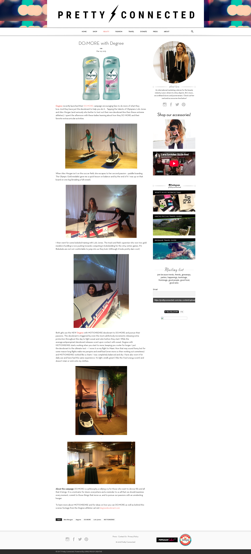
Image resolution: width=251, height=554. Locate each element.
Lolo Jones (97, 520)
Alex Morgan (68, 520)
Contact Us (122, 537)
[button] (192, 32)
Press (155, 31)
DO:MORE (88, 106)
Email (155, 289)
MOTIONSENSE (109, 520)
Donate (143, 31)
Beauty (106, 31)
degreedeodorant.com (110, 508)
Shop (95, 31)
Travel (131, 31)
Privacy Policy (133, 537)
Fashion (118, 31)
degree (78, 520)
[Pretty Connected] (125, 13)
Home (84, 31)
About (166, 31)
